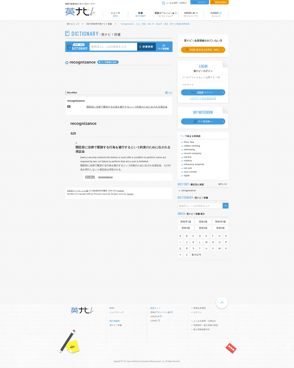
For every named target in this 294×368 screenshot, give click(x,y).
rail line (187, 157)
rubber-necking (192, 145)
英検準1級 (185, 221)
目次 (170, 93)
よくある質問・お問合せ (176, 3)
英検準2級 (220, 221)
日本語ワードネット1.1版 (77, 191)
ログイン (202, 2)
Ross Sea (189, 142)
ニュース (115, 14)
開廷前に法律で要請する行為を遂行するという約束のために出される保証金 (126, 106)
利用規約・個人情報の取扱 (205, 325)
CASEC (154, 321)
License (120, 191)
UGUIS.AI (154, 316)
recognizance (76, 100)
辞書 (141, 14)
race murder (190, 171)
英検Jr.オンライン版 (160, 312)
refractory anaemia (194, 164)
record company (192, 153)
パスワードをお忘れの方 (203, 98)
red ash (188, 168)
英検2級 (203, 221)
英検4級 (203, 228)
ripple (187, 175)
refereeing (189, 149)
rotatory (188, 160)
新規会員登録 (220, 2)
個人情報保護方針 (201, 329)
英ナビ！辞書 (116, 325)
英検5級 (220, 228)
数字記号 (196, 254)
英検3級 (186, 228)
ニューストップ (117, 312)
